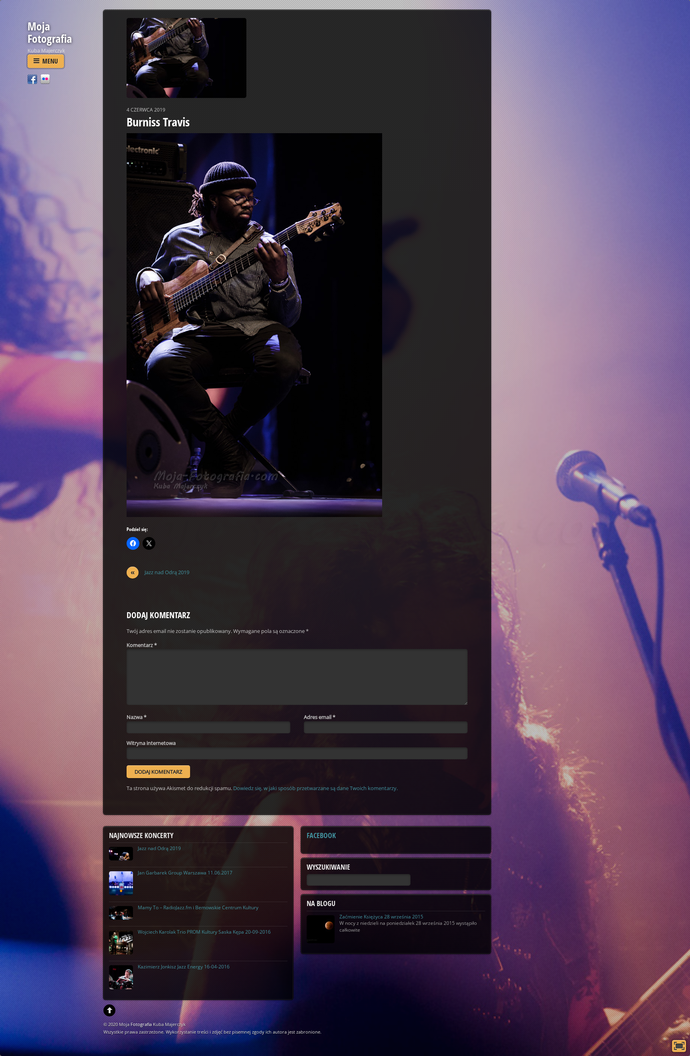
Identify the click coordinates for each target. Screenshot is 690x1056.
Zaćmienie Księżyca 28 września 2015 (381, 916)
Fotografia (141, 1024)
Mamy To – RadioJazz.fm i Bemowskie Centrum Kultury (198, 907)
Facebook (321, 835)
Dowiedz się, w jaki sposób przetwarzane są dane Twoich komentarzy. (315, 788)
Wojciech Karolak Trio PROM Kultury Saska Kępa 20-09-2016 (204, 931)
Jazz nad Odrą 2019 (160, 572)
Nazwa (137, 717)
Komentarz (142, 645)
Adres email (319, 717)
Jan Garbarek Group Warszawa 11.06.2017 (185, 872)
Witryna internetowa (151, 743)
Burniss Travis (158, 122)
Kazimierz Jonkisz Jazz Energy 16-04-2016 (184, 966)
